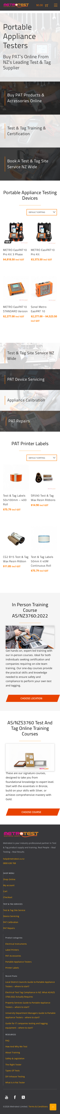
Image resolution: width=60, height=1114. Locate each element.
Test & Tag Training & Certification (26, 131)
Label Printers (12, 949)
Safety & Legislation (14, 1058)
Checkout (7, 897)
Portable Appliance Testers (18, 961)
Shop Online (9, 879)
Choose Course (31, 812)
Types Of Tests (12, 1070)
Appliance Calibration (26, 400)
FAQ (7, 1040)
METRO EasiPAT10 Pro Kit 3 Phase (15, 252)
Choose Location (31, 698)
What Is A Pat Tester (15, 1082)
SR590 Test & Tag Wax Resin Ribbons (43, 497)
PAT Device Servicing (26, 379)
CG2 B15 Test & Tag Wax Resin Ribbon (16, 559)
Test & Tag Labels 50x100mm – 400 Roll (15, 499)
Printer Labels (12, 967)
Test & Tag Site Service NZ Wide (30, 355)
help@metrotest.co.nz (13, 858)
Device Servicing (11, 916)
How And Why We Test (16, 1046)
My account (8, 885)
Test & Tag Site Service (14, 910)
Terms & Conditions (38, 1106)
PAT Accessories (13, 955)
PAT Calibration (10, 922)
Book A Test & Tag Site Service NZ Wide (27, 164)
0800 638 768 (9, 863)
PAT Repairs (19, 421)
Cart (5, 891)
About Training (12, 1052)
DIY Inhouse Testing (15, 1076)
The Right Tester (13, 1064)
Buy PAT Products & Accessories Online (25, 98)
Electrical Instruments (16, 943)
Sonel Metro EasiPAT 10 (39, 309)
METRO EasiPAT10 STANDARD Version (15, 309)
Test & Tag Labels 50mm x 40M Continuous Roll (42, 561)
